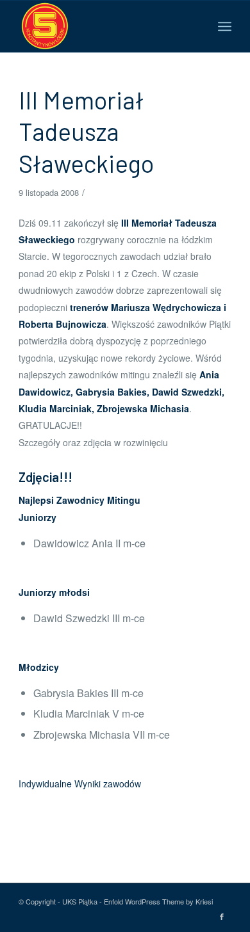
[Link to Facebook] (221, 916)
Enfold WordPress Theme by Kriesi (158, 901)
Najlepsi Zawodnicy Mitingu (79, 500)
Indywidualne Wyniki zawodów (80, 783)
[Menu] (224, 26)
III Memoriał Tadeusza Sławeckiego (86, 131)
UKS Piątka (79, 901)
